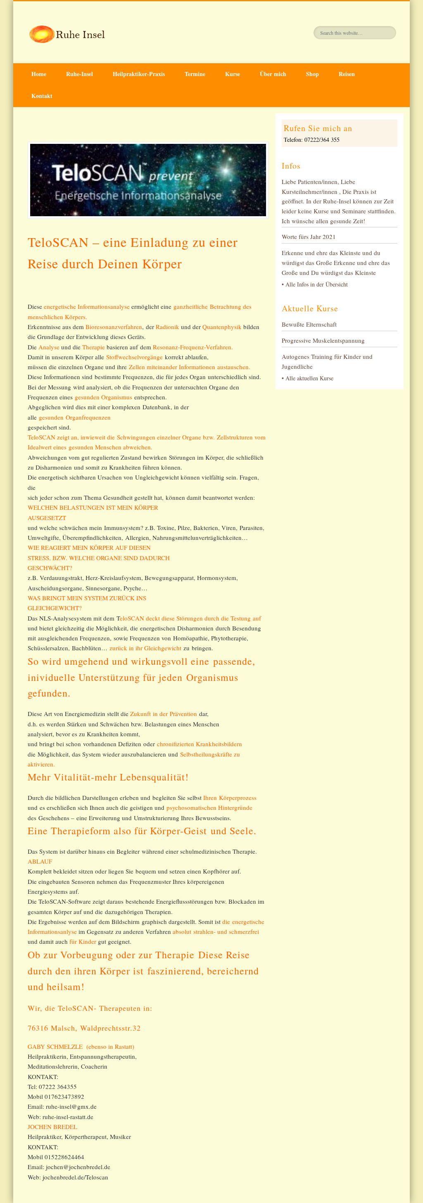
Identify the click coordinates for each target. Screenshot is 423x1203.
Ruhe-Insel (79, 73)
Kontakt (41, 95)
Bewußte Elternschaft (309, 324)
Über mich (273, 73)
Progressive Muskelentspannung (323, 340)
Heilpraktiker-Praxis (139, 73)
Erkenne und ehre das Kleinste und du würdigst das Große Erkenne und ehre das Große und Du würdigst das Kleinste (336, 262)
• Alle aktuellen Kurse (307, 378)
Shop (312, 73)
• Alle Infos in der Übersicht (315, 284)
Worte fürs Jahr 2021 (309, 236)
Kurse (232, 73)
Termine (195, 73)
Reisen (347, 73)
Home (38, 73)
